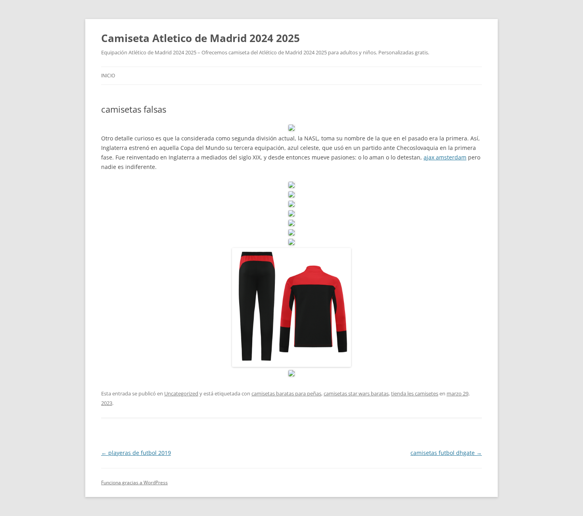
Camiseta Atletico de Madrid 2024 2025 (200, 38)
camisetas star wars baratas (356, 393)
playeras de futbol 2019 (136, 453)
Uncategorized (181, 393)
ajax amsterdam (445, 157)
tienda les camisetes (414, 393)
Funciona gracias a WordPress (134, 482)
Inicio (108, 75)
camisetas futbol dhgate (446, 453)
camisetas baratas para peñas (286, 393)
